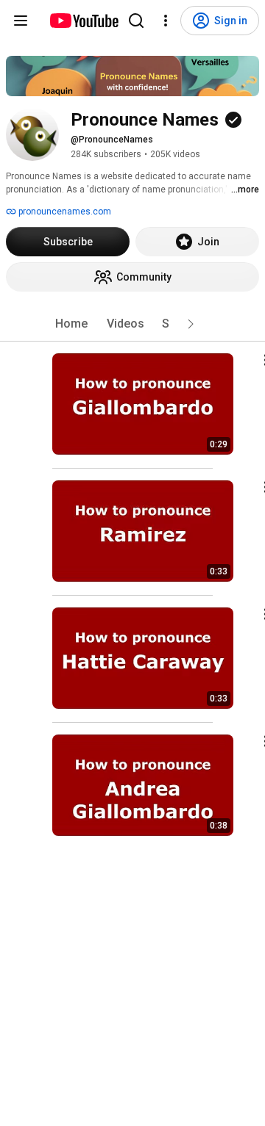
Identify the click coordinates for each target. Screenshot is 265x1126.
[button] (190, 324)
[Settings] (165, 20)
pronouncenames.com (63, 211)
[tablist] (132, 324)
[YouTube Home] (83, 20)
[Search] (136, 20)
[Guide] (20, 20)
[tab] (71, 324)
